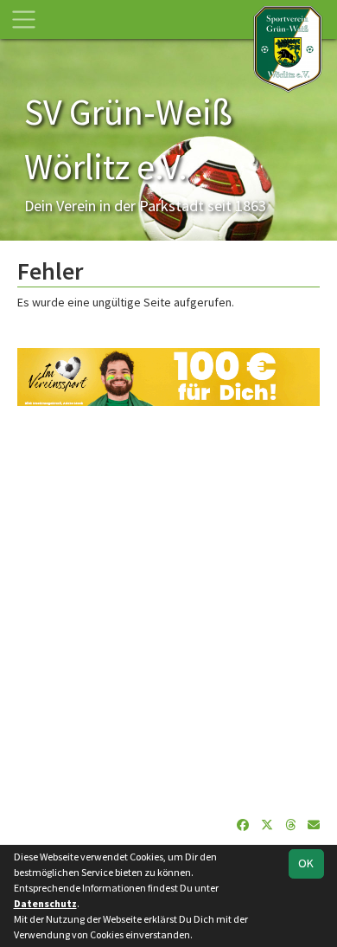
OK (306, 863)
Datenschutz (45, 903)
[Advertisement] (168, 611)
